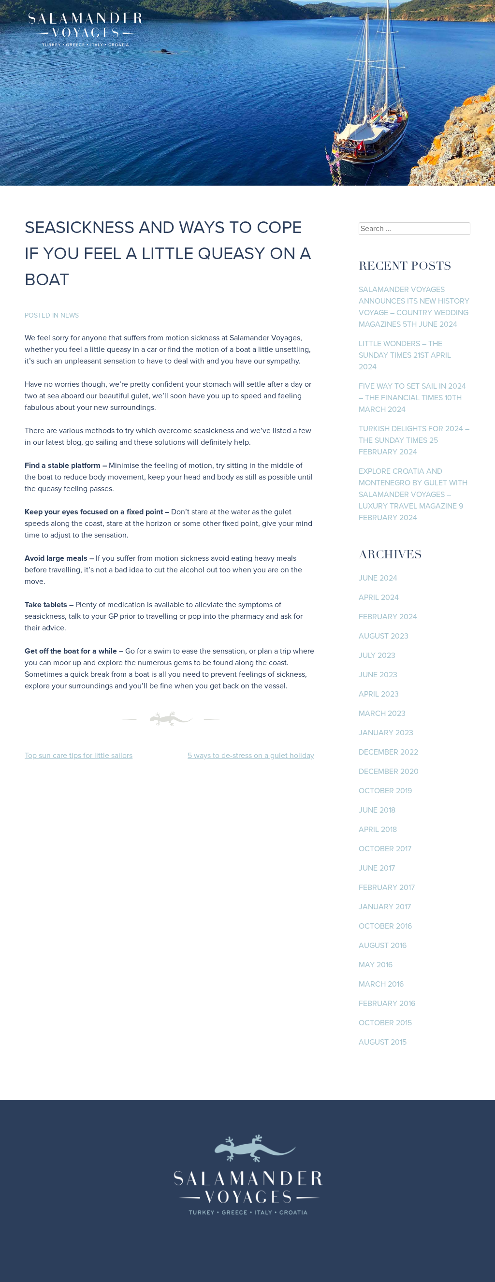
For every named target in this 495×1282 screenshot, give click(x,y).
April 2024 (379, 597)
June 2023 (378, 675)
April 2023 (379, 694)
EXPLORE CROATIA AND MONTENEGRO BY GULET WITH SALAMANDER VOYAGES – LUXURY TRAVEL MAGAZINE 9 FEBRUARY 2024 (413, 494)
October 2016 (385, 926)
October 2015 (385, 1023)
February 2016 (387, 1003)
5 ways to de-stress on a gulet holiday (251, 755)
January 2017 (385, 907)
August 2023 (383, 636)
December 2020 (389, 771)
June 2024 (378, 578)
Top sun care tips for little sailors (78, 755)
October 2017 (385, 849)
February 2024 (388, 617)
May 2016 (376, 965)
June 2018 (377, 810)
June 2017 (377, 868)
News (69, 315)
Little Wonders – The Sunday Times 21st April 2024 (405, 355)
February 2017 (387, 887)
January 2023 (386, 733)
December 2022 (388, 752)
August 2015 (383, 1042)
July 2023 (377, 655)
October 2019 (385, 791)
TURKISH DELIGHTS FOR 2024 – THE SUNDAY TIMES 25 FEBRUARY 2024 (414, 440)
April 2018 (378, 829)
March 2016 (381, 984)
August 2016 (383, 945)
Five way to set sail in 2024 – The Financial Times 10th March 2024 (412, 397)
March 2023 (382, 713)
